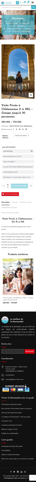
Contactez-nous (6, 421)
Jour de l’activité (9, 147)
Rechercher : (6, 344)
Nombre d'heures (5, 137)
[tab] (5, 202)
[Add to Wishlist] (31, 186)
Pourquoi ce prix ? (26, 202)
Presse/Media (5, 450)
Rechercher (30, 351)
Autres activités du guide (10, 213)
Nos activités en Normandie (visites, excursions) (16, 408)
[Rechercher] (33, 7)
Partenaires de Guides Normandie (12, 446)
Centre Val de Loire (16, 126)
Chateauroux (27, 126)
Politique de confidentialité (9, 433)
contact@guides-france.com (14, 379)
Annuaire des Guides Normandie (11, 413)
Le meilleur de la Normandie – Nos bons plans (15, 417)
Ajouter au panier (19, 186)
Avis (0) (14, 202)
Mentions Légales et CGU (9, 429)
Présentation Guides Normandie (11, 404)
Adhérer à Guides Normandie (10, 454)
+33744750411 (10, 375)
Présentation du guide (9, 207)
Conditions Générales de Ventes (11, 425)
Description (5, 202)
